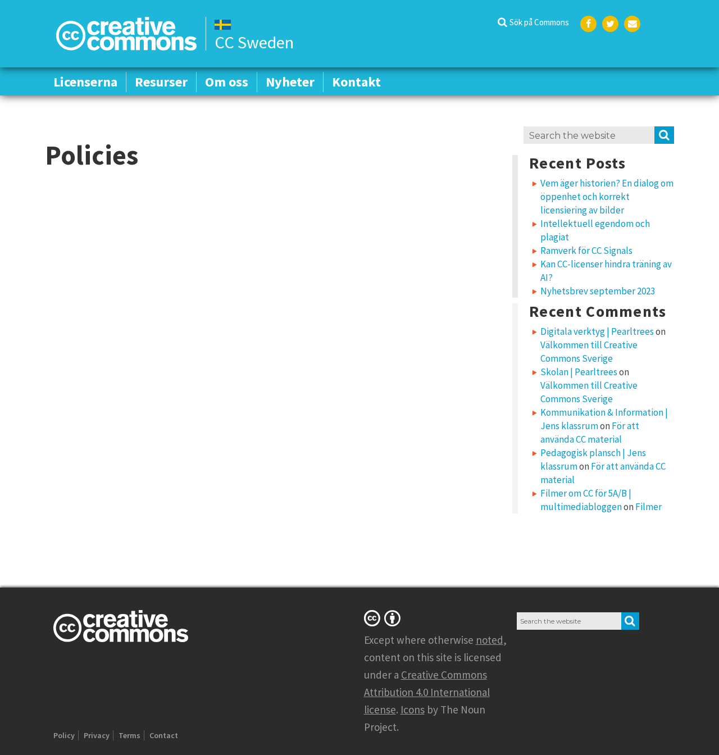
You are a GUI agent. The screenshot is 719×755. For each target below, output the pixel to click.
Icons (413, 709)
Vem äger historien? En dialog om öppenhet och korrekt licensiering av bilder (607, 196)
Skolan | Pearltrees (578, 372)
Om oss (226, 81)
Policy (64, 735)
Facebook (588, 24)
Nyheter (290, 81)
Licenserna (85, 81)
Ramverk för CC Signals (586, 250)
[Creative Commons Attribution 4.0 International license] (384, 618)
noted (489, 640)
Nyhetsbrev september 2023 (597, 291)
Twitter (610, 24)
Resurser (161, 81)
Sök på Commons (539, 22)
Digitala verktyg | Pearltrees (597, 331)
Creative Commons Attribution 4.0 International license (427, 692)
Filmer (648, 507)
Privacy (97, 735)
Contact (163, 735)
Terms (129, 735)
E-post (632, 24)
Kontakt (356, 81)
